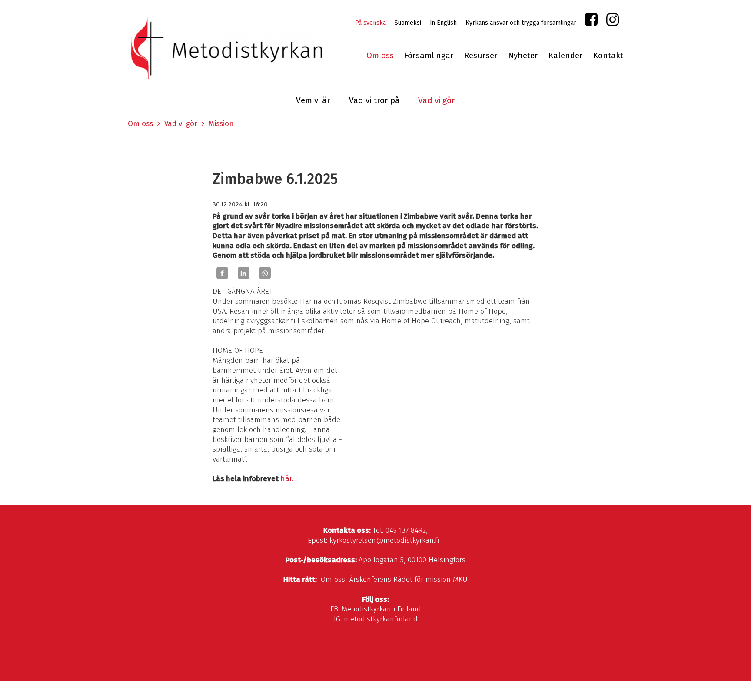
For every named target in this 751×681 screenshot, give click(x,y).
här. (287, 478)
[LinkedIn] (243, 273)
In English (443, 23)
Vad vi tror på (374, 100)
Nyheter (523, 55)
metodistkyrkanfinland (381, 619)
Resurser (481, 55)
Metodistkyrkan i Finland (381, 609)
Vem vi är (313, 100)
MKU (460, 579)
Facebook (591, 21)
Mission (221, 123)
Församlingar (429, 55)
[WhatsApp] (265, 273)
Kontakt (608, 55)
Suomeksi (408, 23)
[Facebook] (222, 273)
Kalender (565, 55)
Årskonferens (370, 579)
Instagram (612, 21)
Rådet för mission (422, 579)
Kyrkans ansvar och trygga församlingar (520, 23)
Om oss (380, 55)
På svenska (370, 23)
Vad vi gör (436, 100)
